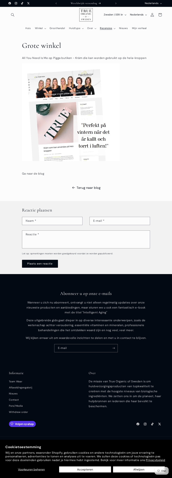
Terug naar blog (88, 188)
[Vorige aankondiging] (56, 3)
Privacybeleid (155, 460)
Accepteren (85, 469)
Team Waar (15, 381)
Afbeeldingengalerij (20, 387)
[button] (13, 15)
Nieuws (13, 393)
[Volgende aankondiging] (116, 3)
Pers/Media (16, 406)
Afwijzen (138, 469)
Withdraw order (18, 412)
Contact (14, 399)
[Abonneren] (114, 348)
